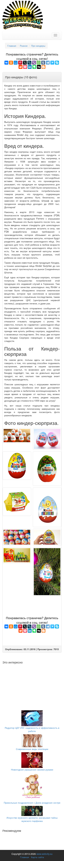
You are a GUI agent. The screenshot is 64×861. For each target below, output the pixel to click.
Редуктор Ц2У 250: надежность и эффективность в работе (32, 729)
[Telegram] (48, 63)
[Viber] (34, 63)
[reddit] (20, 67)
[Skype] (57, 63)
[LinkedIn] (30, 67)
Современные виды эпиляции (32, 749)
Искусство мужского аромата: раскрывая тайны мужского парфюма (32, 819)
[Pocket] (25, 67)
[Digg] (39, 67)
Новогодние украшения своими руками (32, 769)
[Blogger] (43, 67)
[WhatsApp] (39, 63)
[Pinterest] (20, 63)
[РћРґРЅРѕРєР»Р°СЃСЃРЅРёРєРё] (11, 63)
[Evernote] (34, 67)
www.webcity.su (44, 853)
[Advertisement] (32, 605)
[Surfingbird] (52, 63)
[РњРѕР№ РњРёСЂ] (16, 63)
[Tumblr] (43, 63)
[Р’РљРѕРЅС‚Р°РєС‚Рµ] (6, 63)
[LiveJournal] (29, 63)
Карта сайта (37, 857)
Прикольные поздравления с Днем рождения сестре (32, 802)
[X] (25, 63)
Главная (24, 857)
